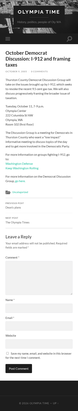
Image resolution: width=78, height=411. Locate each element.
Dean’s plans (14, 205)
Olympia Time (39, 12)
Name (10, 300)
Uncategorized (20, 192)
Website (10, 335)
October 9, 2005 (16, 71)
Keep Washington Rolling (21, 168)
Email (9, 317)
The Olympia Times (17, 220)
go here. (20, 181)
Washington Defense (19, 163)
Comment (12, 257)
